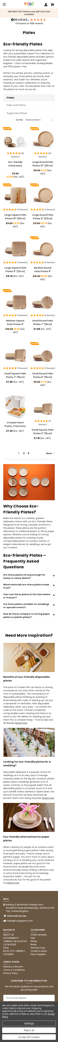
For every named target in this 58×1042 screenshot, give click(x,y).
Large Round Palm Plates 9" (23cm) (42, 216)
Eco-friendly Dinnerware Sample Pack (15, 165)
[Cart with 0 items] (52, 5)
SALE (33, 938)
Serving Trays (38, 947)
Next (49, 453)
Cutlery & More (39, 951)
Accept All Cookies (29, 1037)
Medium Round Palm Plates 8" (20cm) (42, 271)
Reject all (29, 1030)
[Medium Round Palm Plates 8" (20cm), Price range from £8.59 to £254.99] (43, 248)
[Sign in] (46, 5)
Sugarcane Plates (17, 113)
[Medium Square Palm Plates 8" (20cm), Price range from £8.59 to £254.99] (15, 301)
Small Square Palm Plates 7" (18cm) (15, 375)
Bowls (34, 944)
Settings (29, 1023)
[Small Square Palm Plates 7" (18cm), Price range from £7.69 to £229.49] (15, 354)
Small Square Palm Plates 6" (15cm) (43, 431)
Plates (34, 941)
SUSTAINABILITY (11, 938)
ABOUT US (8, 934)
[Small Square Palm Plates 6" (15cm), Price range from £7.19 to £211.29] (43, 407)
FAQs (6, 947)
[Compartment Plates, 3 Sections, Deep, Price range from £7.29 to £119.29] (15, 407)
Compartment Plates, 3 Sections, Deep (15, 426)
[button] (15, 155)
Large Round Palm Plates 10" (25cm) (42, 163)
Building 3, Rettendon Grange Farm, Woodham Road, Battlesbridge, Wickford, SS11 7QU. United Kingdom (30, 908)
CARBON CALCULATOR (15, 941)
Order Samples (39, 934)
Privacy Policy (10, 973)
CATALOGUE (9, 944)
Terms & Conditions (14, 969)
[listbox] (39, 120)
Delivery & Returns (13, 966)
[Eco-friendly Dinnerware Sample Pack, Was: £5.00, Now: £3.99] (15, 139)
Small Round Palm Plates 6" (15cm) (42, 375)
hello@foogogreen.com (20, 920)
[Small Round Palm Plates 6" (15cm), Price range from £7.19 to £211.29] (43, 354)
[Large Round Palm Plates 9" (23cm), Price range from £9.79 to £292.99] (43, 195)
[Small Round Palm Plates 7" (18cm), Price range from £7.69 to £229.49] (43, 301)
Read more (21, 723)
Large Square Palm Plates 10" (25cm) (15, 216)
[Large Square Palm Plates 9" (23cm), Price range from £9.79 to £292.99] (15, 248)
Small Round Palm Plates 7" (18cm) (42, 322)
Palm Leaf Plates (16, 105)
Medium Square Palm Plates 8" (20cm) (15, 324)
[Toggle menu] (4, 4)
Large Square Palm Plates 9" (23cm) (15, 269)
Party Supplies (38, 954)
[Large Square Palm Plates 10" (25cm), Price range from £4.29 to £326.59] (15, 195)
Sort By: (19, 119)
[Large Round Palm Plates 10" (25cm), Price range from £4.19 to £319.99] (43, 139)
